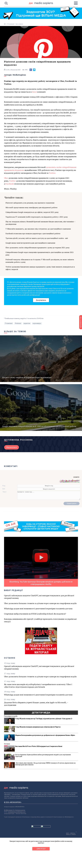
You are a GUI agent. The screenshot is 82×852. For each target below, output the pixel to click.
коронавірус (37, 323)
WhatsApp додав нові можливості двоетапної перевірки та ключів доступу (38, 608)
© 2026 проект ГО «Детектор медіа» (14, 810)
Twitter (12, 181)
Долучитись (41, 300)
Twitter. (52, 173)
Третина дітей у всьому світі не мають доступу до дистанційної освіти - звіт (37, 238)
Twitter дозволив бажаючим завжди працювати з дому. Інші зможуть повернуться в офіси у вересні (40, 268)
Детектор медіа (41, 712)
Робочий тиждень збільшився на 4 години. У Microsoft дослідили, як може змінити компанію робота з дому (40, 260)
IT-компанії (10, 24)
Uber (6, 178)
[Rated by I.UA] (36, 827)
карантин (27, 323)
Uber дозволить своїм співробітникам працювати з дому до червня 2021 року (38, 247)
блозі (34, 92)
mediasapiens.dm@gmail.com (17, 812)
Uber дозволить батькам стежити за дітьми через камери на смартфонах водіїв (40, 603)
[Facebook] (31, 70)
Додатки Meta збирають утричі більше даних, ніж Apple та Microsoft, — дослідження (36, 703)
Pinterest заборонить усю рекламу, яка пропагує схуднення (30, 203)
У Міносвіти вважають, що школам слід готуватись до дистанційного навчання (38, 229)
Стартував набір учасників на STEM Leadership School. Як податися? (35, 613)
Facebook (9, 183)
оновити (76, 477)
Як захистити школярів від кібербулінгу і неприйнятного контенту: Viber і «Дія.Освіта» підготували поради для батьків (38, 685)
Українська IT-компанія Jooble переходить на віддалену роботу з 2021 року (37, 217)
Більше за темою (15, 331)
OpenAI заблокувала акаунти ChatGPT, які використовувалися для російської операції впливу (39, 596)
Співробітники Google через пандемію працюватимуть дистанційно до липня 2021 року (40, 253)
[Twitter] (34, 70)
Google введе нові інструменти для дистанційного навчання (30, 243)
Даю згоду (41, 849)
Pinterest (18, 323)
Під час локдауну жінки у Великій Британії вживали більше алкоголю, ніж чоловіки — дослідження (40, 222)
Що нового (19, 24)
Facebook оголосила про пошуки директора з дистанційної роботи (33, 233)
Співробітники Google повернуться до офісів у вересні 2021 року (32, 212)
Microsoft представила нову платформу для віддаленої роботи (31, 207)
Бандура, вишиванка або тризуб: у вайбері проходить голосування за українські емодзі (40, 620)
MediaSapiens (19, 74)
